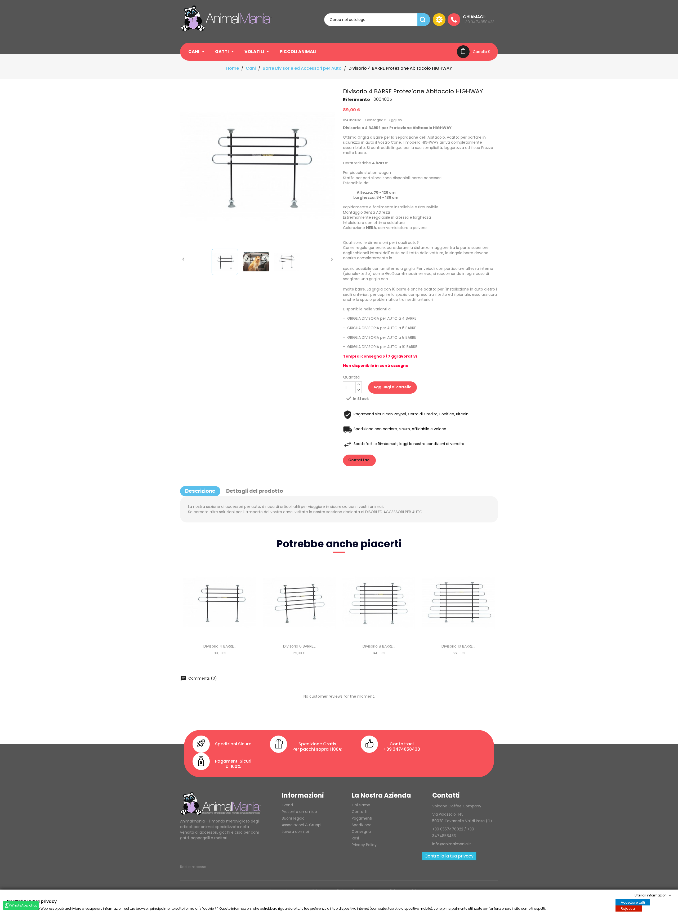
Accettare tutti (633, 902)
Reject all (628, 908)
